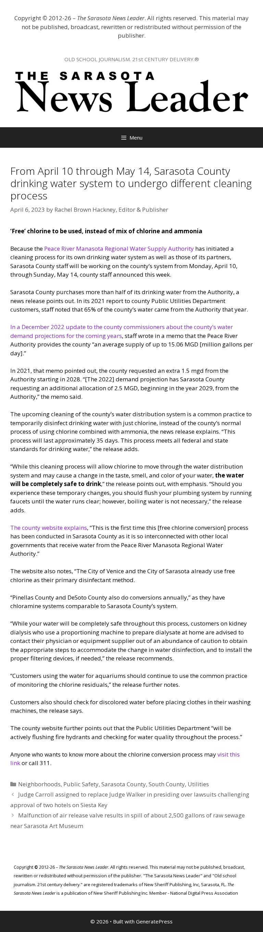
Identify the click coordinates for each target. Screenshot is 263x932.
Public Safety (81, 784)
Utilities (198, 784)
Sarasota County (123, 784)
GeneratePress (154, 921)
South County (167, 784)
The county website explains (48, 527)
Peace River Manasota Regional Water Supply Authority (119, 248)
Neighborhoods (39, 784)
